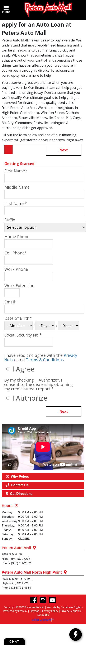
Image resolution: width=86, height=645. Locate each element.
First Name (15, 171)
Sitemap (34, 611)
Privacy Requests (71, 611)
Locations (43, 615)
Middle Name (17, 187)
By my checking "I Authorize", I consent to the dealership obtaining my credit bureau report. (38, 384)
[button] (63, 150)
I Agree (22, 369)
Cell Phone (15, 253)
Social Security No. (23, 335)
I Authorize (29, 398)
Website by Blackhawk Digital (64, 607)
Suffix (9, 220)
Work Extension (19, 285)
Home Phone (16, 236)
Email (10, 302)
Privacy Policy (50, 611)
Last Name (15, 203)
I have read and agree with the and (40, 357)
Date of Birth (18, 318)
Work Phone (16, 269)
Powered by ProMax (15, 611)
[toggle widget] (75, 634)
